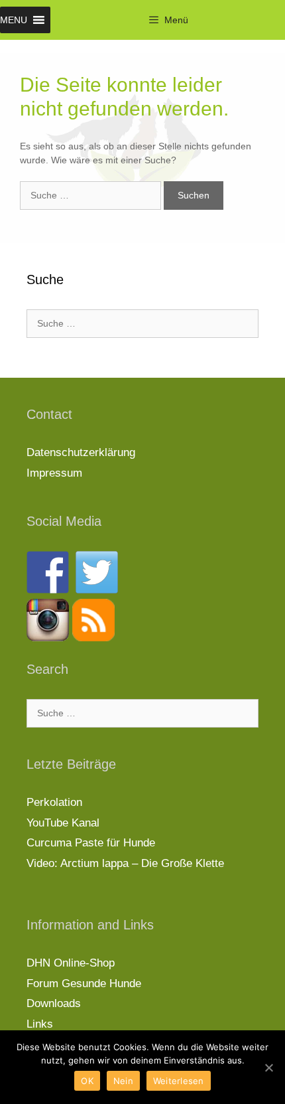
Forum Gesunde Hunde (84, 983)
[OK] (268, 1067)
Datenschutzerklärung (81, 452)
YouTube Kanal (63, 823)
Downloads (54, 1003)
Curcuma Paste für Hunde (91, 842)
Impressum (54, 473)
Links (40, 1024)
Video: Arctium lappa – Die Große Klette (125, 863)
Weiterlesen (178, 1080)
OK (87, 1080)
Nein (123, 1080)
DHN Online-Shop (71, 963)
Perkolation (54, 802)
